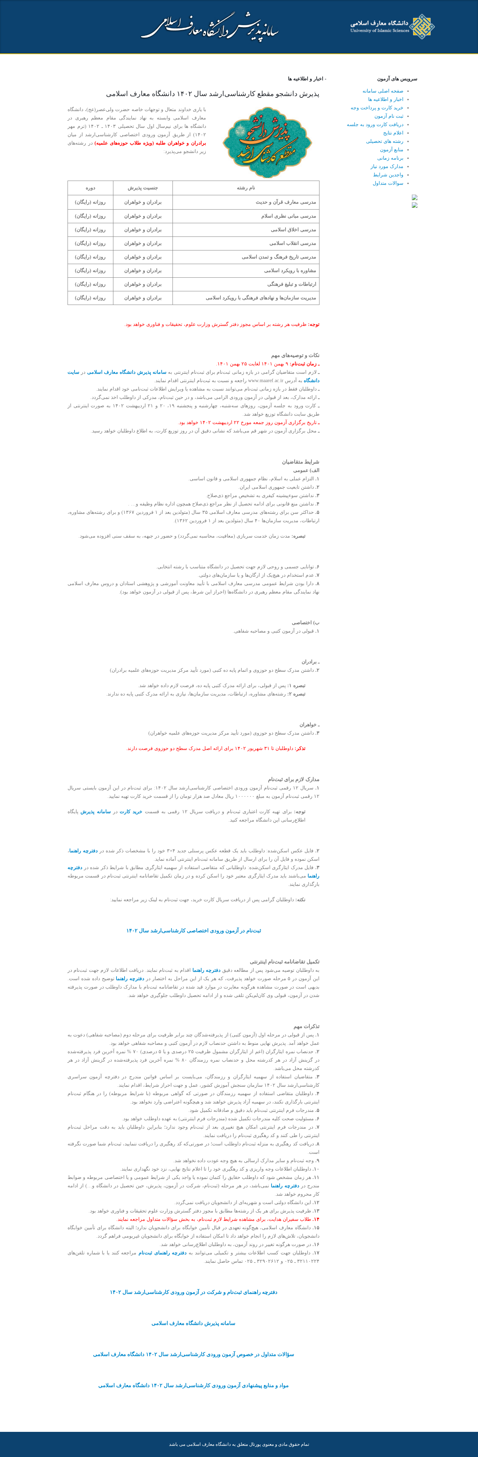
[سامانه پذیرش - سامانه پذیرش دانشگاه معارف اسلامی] (391, 27)
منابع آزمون (391, 149)
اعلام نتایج (393, 133)
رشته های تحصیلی (384, 141)
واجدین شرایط (388, 174)
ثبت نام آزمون (388, 116)
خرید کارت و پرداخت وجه (377, 107)
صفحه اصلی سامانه (383, 91)
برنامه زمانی (390, 158)
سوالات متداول (388, 183)
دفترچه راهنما (83, 850)
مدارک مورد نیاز (387, 166)
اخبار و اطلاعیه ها (385, 99)
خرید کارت (131, 811)
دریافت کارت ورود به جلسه (375, 124)
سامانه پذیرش (95, 811)
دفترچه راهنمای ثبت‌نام (163, 1252)
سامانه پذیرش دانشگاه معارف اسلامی (127, 372)
